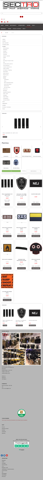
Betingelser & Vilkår (5, 467)
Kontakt (3, 461)
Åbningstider (4, 460)
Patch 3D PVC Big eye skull (36, 260)
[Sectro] (21, 5)
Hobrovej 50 (4, 377)
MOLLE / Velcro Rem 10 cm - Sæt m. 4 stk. (10, 132)
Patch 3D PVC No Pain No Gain (7, 228)
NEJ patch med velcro (35, 194)
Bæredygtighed (4, 473)
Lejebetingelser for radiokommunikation (8, 469)
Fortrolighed (4, 463)
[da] (1, 19)
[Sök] (41, 13)
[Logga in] (4, 22)
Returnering (3, 476)
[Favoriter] (1, 22)
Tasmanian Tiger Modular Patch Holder (21, 260)
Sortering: (24, 170)
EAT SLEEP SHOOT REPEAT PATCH (7, 292)
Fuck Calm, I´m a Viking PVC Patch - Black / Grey (21, 194)
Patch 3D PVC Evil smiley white (21, 228)
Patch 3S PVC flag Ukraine (35, 228)
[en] (3, 19)
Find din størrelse (4, 470)
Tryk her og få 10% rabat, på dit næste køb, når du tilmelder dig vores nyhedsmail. (14, 420)
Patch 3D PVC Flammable (7, 259)
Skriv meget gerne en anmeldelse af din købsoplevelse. (21, 440)
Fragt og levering (4, 464)
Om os (3, 466)
